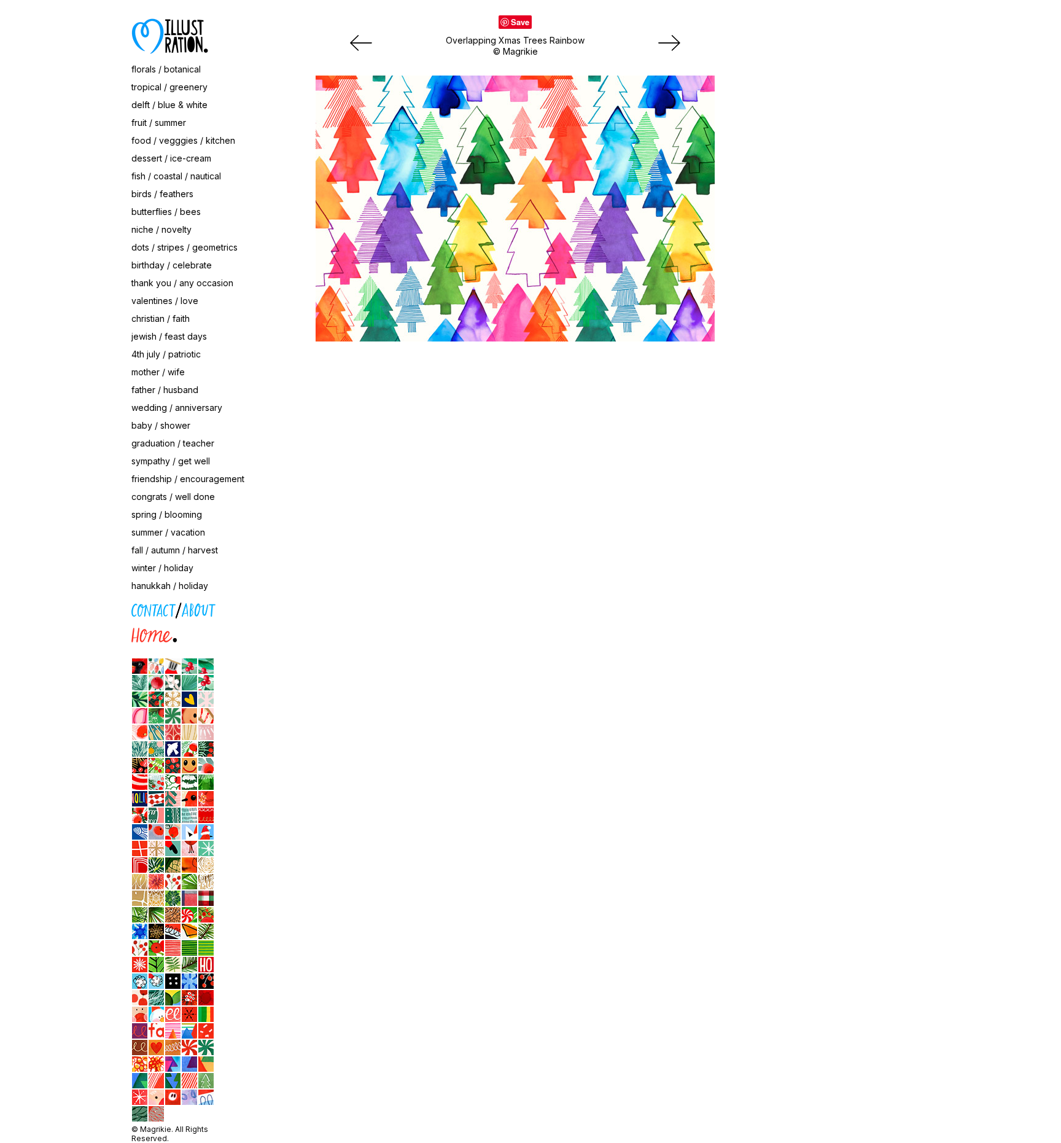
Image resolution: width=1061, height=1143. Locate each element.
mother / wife (158, 372)
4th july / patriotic (166, 354)
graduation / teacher (172, 443)
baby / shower (160, 425)
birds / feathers (162, 194)
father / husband (164, 389)
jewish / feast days (169, 336)
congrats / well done (173, 496)
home (56, 633)
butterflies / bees (166, 211)
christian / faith (160, 318)
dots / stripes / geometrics (184, 247)
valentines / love (164, 300)
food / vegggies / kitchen (183, 140)
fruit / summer (158, 122)
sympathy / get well (170, 461)
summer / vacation (168, 532)
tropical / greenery (169, 87)
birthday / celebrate (171, 265)
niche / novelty (161, 229)
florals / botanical (166, 69)
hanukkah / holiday (169, 585)
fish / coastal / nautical (176, 176)
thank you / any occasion (182, 283)
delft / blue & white (169, 104)
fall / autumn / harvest (174, 550)
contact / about (76, 608)
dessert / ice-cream (171, 158)
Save (520, 22)
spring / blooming (166, 514)
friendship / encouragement (187, 479)
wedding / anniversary (176, 407)
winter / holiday (162, 568)
